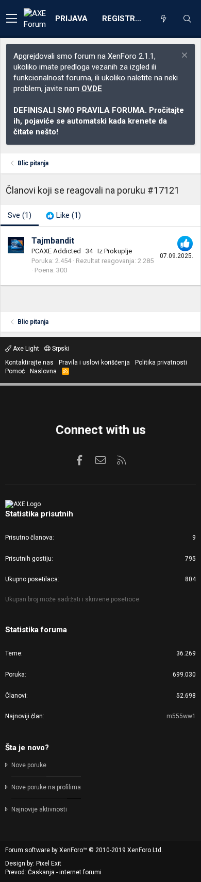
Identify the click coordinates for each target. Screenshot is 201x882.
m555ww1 (181, 716)
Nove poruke (28, 765)
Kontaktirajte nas (29, 362)
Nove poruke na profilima (46, 787)
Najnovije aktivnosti (39, 809)
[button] (11, 19)
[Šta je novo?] (163, 19)
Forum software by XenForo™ (84, 850)
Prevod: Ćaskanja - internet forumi (53, 872)
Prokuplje (118, 251)
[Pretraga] (187, 19)
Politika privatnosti (161, 362)
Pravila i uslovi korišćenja (94, 362)
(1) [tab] (19, 215)
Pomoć (15, 371)
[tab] (63, 215)
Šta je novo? (27, 747)
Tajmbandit (52, 241)
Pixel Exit (48, 863)
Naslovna (43, 371)
